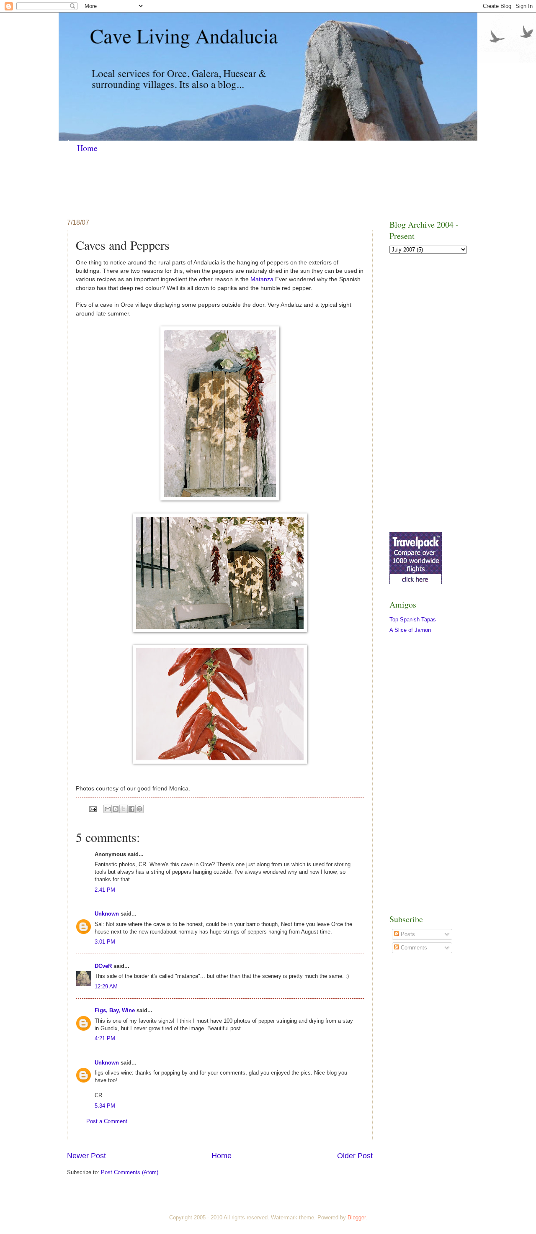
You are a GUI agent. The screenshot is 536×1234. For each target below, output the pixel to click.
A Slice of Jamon (410, 630)
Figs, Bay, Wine (115, 1010)
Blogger (357, 1217)
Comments (413, 947)
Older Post (355, 1156)
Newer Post (86, 1156)
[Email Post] (92, 809)
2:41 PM (105, 890)
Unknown (107, 914)
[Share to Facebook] (131, 809)
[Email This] (107, 809)
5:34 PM (105, 1106)
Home (87, 148)
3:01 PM (105, 942)
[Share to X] (123, 809)
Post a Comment (106, 1121)
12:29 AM (106, 986)
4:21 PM (105, 1038)
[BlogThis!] (115, 809)
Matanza (261, 279)
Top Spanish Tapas (412, 619)
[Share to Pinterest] (139, 809)
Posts (407, 934)
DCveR (103, 966)
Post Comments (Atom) (129, 1172)
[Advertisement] (219, 185)
